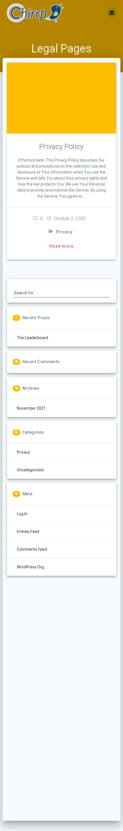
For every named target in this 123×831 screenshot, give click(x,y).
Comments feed (32, 549)
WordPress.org (30, 567)
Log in (22, 514)
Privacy (64, 232)
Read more (61, 246)
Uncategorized (30, 470)
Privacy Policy (61, 146)
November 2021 (31, 408)
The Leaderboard (32, 337)
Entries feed (28, 531)
